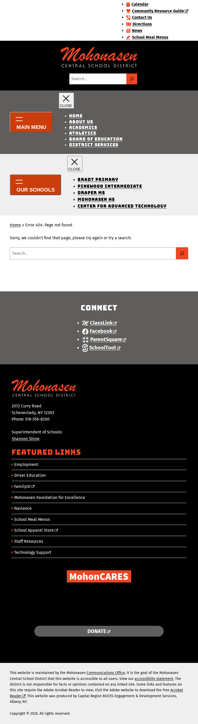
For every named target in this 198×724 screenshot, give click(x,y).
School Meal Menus (32, 519)
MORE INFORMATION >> (99, 615)
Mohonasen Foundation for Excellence (49, 497)
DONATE (96, 631)
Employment (26, 464)
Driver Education (30, 475)
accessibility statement (154, 679)
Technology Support (32, 552)
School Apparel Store (34, 530)
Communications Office (106, 673)
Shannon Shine (25, 438)
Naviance (23, 508)
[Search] (131, 78)
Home (15, 225)
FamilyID (22, 486)
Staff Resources (28, 541)
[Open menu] (31, 122)
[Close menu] (66, 101)
